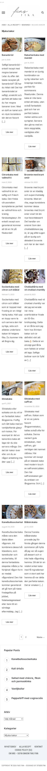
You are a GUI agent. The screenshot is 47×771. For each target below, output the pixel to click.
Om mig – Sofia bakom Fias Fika (23, 753)
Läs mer (9, 132)
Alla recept (14, 25)
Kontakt (38, 746)
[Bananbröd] (12, 39)
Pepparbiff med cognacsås (27, 698)
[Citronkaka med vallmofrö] (12, 159)
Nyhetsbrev (10, 746)
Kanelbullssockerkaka (13, 522)
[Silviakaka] (12, 383)
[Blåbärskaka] (34, 506)
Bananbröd (7, 55)
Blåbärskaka (30, 522)
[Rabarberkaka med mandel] (34, 39)
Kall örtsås (17, 668)
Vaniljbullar (17, 688)
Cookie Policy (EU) (23, 750)
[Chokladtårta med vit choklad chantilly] (34, 271)
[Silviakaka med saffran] (34, 383)
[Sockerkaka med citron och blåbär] (12, 271)
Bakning (26, 25)
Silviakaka (7, 399)
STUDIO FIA (41, 766)
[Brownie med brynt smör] (34, 159)
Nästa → (41, 637)
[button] (3, 12)
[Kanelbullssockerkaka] (12, 506)
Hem (4, 25)
